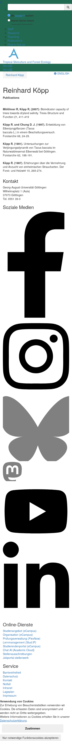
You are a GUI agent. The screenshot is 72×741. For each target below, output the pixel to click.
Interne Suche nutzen (22, 20)
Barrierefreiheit (12, 672)
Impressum (10, 695)
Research (13, 33)
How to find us (16, 44)
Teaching (13, 37)
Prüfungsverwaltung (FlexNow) (21, 638)
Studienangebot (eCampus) (19, 631)
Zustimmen (32, 728)
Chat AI (7, 650)
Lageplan (8, 692)
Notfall (7, 684)
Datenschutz (10, 676)
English (63, 73)
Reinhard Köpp (15, 75)
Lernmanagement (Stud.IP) (19, 642)
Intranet (7, 688)
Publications (15, 40)
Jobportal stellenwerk (16, 658)
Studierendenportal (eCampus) (22, 646)
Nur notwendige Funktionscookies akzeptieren (30, 738)
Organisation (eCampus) (18, 635)
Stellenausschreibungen (17, 654)
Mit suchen (22, 15)
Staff (10, 29)
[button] (7, 66)
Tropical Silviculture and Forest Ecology (27, 62)
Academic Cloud (23, 650)
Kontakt (7, 680)
